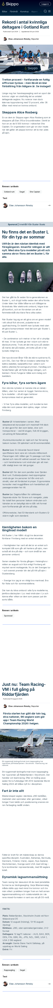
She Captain (35, 192)
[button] (26, 59)
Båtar (4, 11)
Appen (34, 11)
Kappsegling (9, 970)
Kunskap (24, 11)
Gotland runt (9, 192)
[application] (26, 59)
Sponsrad (8, 616)
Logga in (45, 4)
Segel (22, 192)
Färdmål (14, 11)
